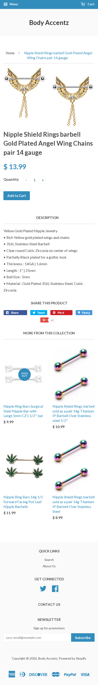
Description (47, 218)
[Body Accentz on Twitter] (43, 588)
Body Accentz (49, 22)
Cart (91, 4)
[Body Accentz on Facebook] (55, 588)
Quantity (11, 179)
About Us (49, 566)
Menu (13, 4)
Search (49, 560)
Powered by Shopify (72, 658)
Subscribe (83, 638)
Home (10, 53)
